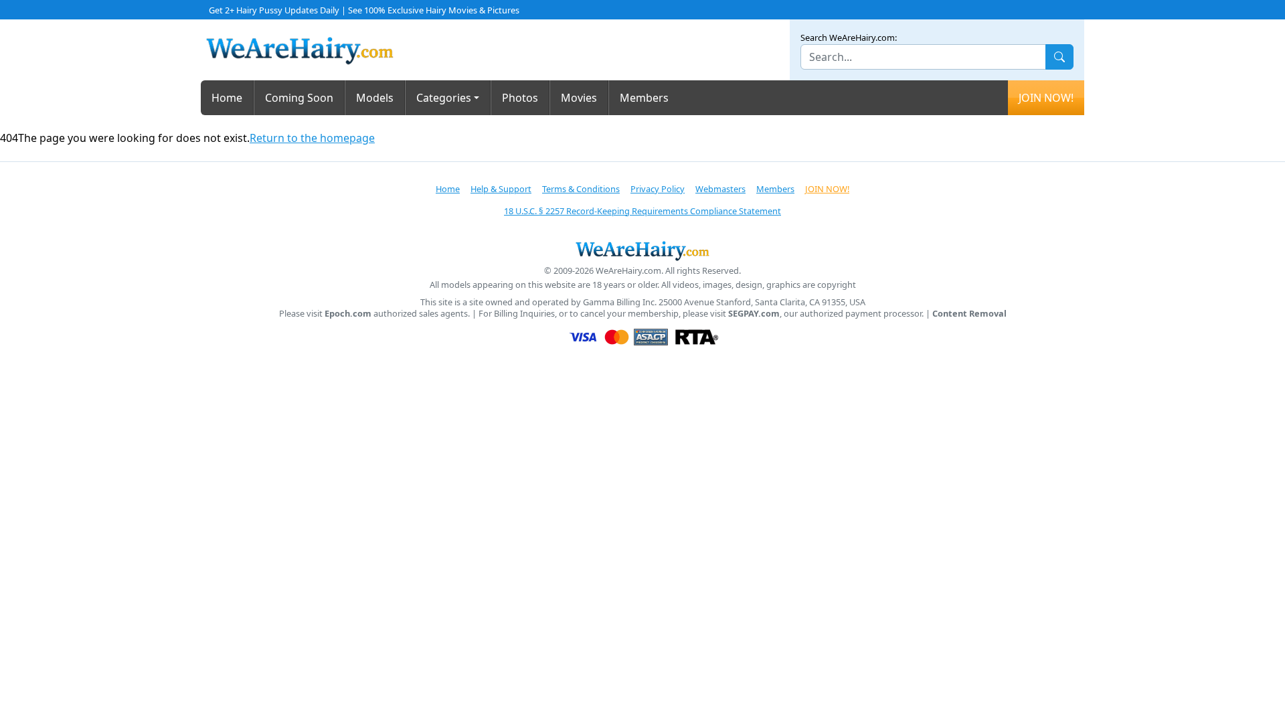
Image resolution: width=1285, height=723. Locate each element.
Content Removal (969, 313)
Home (226, 97)
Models (375, 97)
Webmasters (720, 189)
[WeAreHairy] (642, 250)
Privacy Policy (657, 189)
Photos (520, 97)
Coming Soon (299, 97)
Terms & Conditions (581, 189)
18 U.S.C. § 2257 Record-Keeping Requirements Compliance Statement (642, 211)
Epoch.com (348, 313)
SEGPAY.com (754, 313)
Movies (579, 97)
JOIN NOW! (1046, 97)
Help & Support (500, 189)
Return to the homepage (312, 138)
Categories (443, 97)
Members (644, 97)
